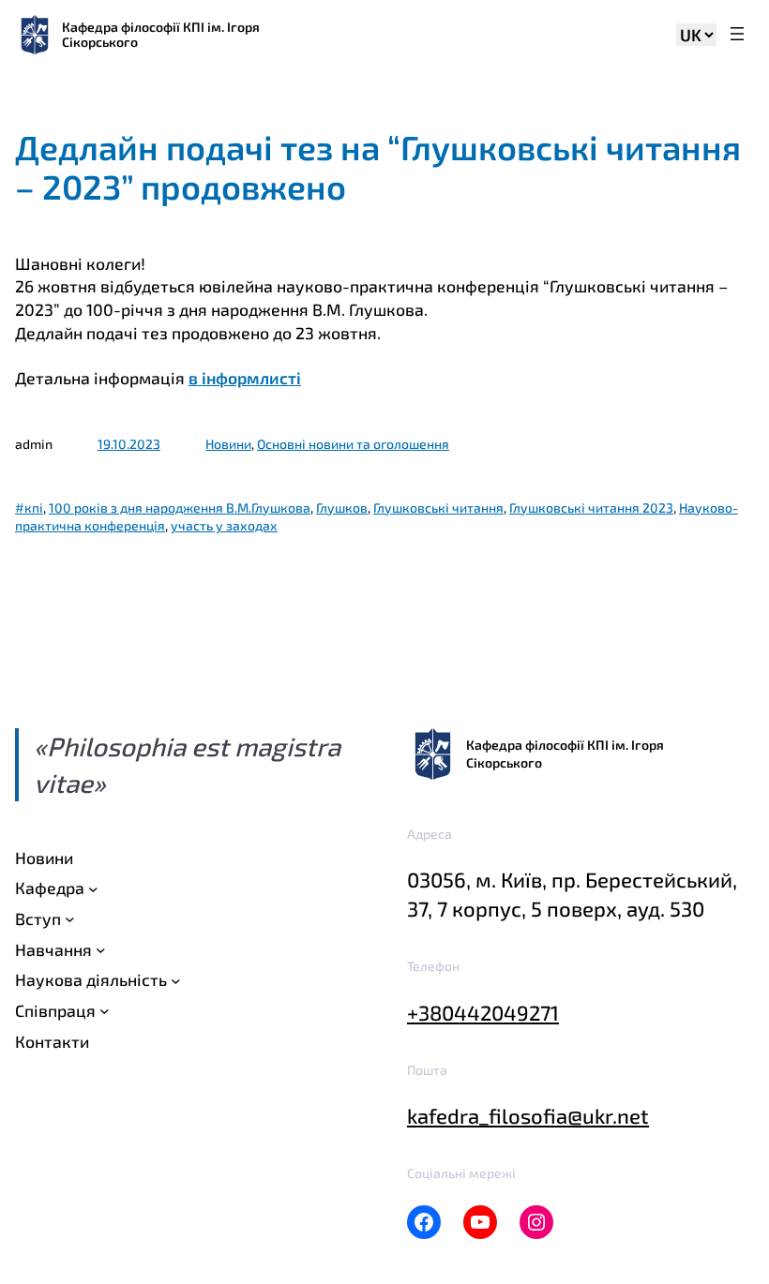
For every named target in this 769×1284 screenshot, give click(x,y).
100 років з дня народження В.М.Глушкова (179, 507)
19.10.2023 (129, 444)
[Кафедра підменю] (93, 888)
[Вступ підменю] (70, 919)
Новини (228, 444)
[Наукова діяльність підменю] (176, 980)
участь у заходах (224, 525)
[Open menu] (737, 35)
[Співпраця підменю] (104, 1011)
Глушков (342, 507)
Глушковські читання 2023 (591, 507)
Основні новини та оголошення (353, 444)
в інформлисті (244, 377)
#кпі (29, 507)
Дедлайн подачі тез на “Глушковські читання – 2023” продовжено (378, 166)
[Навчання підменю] (101, 950)
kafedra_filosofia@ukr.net (528, 1115)
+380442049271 (483, 1012)
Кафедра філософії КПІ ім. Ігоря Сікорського (161, 34)
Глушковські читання (438, 507)
